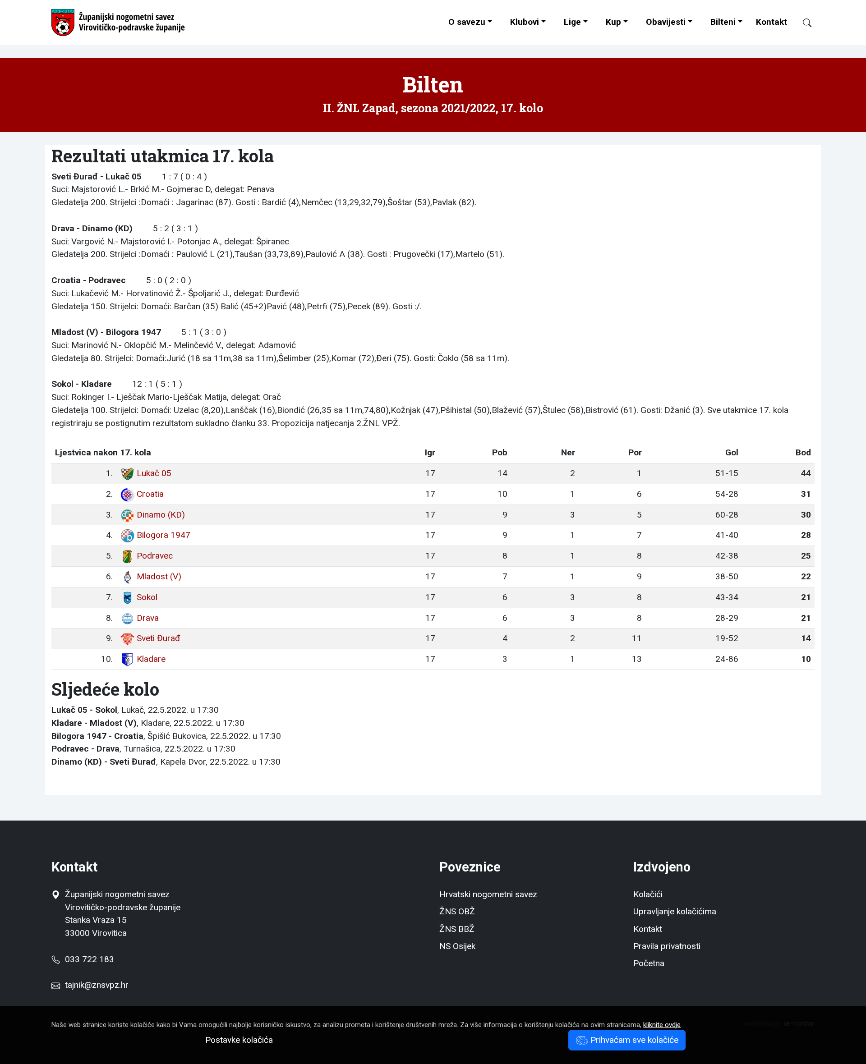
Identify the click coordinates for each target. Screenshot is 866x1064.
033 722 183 (87, 959)
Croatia (150, 494)
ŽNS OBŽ (457, 911)
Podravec (155, 555)
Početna (648, 963)
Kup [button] (613, 22)
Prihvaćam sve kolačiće (633, 1040)
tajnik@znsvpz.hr (97, 985)
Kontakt (771, 22)
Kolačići (648, 894)
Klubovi (524, 22)
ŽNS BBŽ (456, 929)
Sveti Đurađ (158, 638)
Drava (148, 618)
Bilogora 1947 (163, 535)
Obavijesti (666, 22)
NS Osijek (457, 946)
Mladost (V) (159, 576)
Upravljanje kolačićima (674, 911)
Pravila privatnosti (666, 946)
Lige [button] (572, 22)
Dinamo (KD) (161, 514)
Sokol (147, 597)
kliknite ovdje (662, 1025)
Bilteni (723, 22)
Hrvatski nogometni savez (488, 894)
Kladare (151, 659)
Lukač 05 (154, 473)
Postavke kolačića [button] (239, 1040)
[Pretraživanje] (803, 23)
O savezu (466, 22)
